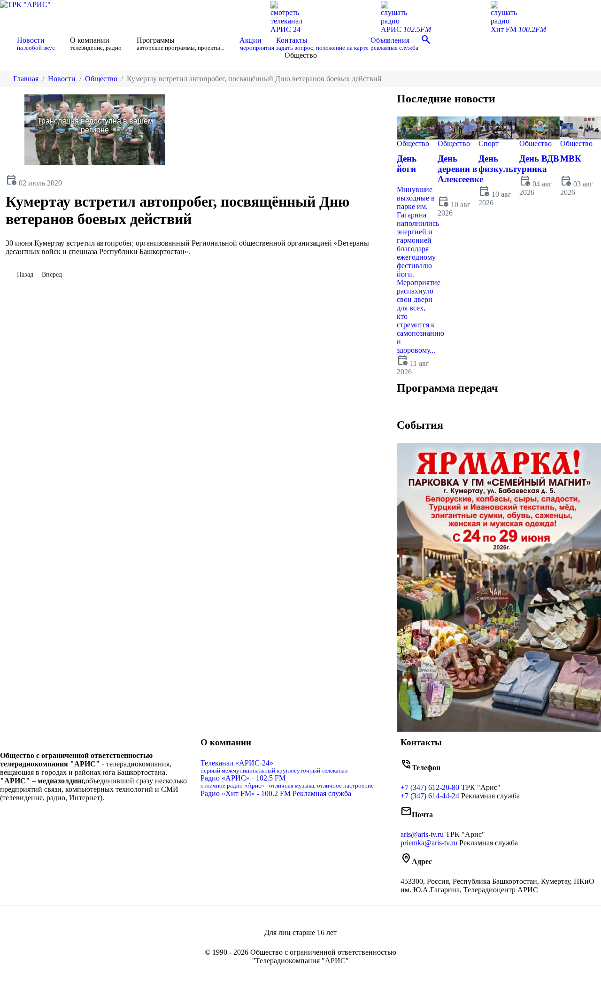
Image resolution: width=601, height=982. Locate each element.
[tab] (422, 409)
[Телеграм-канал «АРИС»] (104, 817)
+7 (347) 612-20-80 (430, 787)
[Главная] (7, 43)
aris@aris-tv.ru (422, 834)
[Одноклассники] (97, 817)
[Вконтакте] (89, 817)
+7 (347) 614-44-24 (430, 796)
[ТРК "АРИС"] (25, 4)
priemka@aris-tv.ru (429, 843)
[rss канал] (111, 817)
